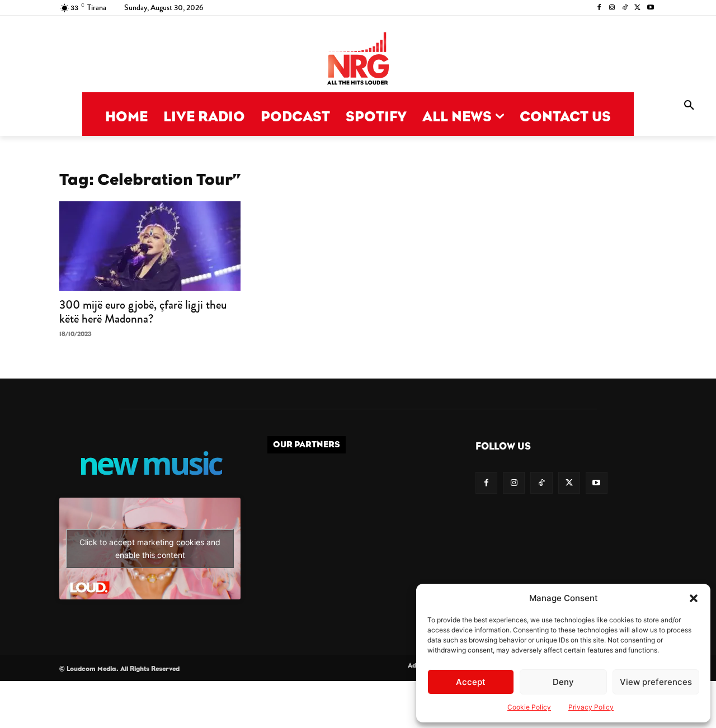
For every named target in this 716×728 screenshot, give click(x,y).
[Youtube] (650, 8)
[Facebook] (599, 8)
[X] (637, 8)
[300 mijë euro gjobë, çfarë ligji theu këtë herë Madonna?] (150, 246)
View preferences (656, 682)
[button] (693, 598)
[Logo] (358, 59)
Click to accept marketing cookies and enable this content (149, 548)
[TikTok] (625, 8)
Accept (471, 682)
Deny (563, 682)
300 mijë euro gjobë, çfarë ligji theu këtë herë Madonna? (143, 311)
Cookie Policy (529, 707)
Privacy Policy (591, 707)
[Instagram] (612, 8)
